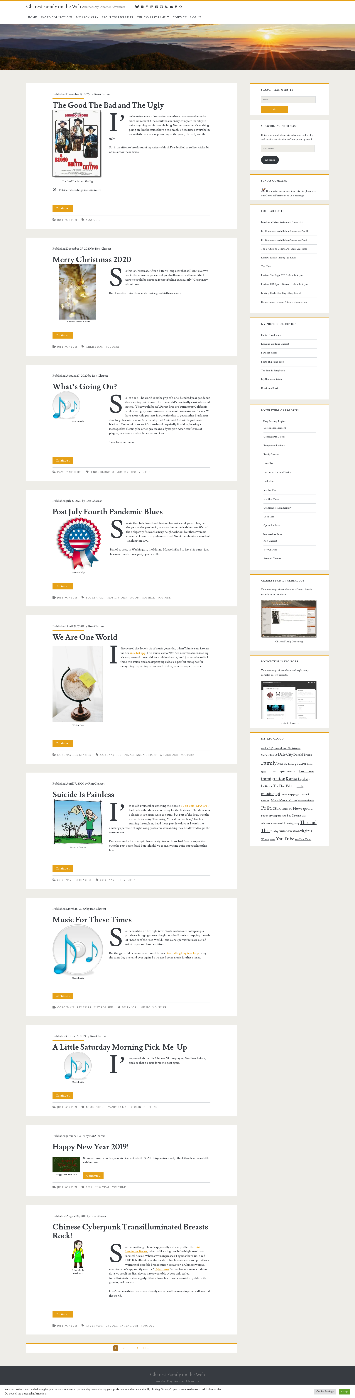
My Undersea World (272, 379)
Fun (280, 763)
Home (32, 17)
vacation (294, 831)
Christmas (94, 346)
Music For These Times (92, 920)
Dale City (285, 754)
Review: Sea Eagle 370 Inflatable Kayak (282, 275)
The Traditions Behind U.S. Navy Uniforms (284, 248)
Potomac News (289, 808)
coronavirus (110, 755)
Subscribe (270, 159)
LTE (300, 786)
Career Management (274, 427)
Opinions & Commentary (277, 507)
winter (272, 839)
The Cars (266, 266)
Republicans (279, 815)
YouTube (93, 220)
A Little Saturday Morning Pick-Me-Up (120, 1047)
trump (283, 831)
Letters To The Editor (278, 786)
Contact (180, 17)
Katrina (291, 779)
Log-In (195, 17)
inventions (129, 1325)
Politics (269, 808)
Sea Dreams (294, 815)
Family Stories (69, 472)
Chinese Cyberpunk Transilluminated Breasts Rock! (130, 1231)
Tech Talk (268, 516)
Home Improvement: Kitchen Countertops (284, 302)
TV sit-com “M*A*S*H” (195, 806)
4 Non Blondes (102, 472)
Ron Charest (102, 94)
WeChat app (138, 653)
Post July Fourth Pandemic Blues (108, 512)
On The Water (271, 499)
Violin (136, 1107)
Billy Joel (130, 1007)
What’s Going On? (85, 387)
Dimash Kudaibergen (140, 755)
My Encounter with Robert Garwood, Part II (284, 231)
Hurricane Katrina (270, 388)
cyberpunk (95, 1325)
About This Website (117, 17)
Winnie (265, 839)
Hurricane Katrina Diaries (277, 472)
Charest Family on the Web (53, 7)
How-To (268, 463)
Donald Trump (302, 755)
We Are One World (85, 637)
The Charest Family (153, 17)
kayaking (304, 779)
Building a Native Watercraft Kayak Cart (282, 222)
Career (276, 748)
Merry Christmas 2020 (92, 260)
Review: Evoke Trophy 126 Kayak (278, 257)
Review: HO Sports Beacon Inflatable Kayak (284, 284)
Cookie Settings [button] (325, 1391)
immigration (273, 779)
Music (145, 1007)
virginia (306, 831)
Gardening (289, 764)
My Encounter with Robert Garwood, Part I (284, 240)
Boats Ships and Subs (272, 361)
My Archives (86, 17)
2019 (89, 1187)
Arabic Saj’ (267, 748)
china (283, 748)
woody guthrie (142, 597)
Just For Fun (67, 220)
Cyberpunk (162, 1269)
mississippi (270, 793)
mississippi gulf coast (294, 794)
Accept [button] (344, 1391)
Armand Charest (272, 558)
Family (269, 762)
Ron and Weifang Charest (275, 343)
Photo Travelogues (271, 335)
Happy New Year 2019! (91, 1147)
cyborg (112, 1325)
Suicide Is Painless (83, 795)
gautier (301, 763)
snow (304, 816)
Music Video (126, 472)
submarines (267, 823)
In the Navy (269, 481)
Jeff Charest (270, 549)
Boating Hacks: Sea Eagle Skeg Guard (281, 293)
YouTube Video (303, 839)
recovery (267, 816)
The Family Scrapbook (273, 370)
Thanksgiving (292, 823)
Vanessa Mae (118, 1107)
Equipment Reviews (274, 445)
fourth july (95, 597)
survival (278, 823)
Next (146, 1348)
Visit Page (6, 26)
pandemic (308, 800)
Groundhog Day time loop (182, 953)
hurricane (306, 771)
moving (265, 800)
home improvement (282, 771)
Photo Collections (57, 17)
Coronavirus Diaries (74, 755)
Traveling (274, 831)
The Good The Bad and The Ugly (108, 105)
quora (308, 808)
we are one (169, 755)
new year (102, 1187)
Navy (300, 800)
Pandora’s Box (269, 352)
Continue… (64, 209)
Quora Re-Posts (271, 525)
